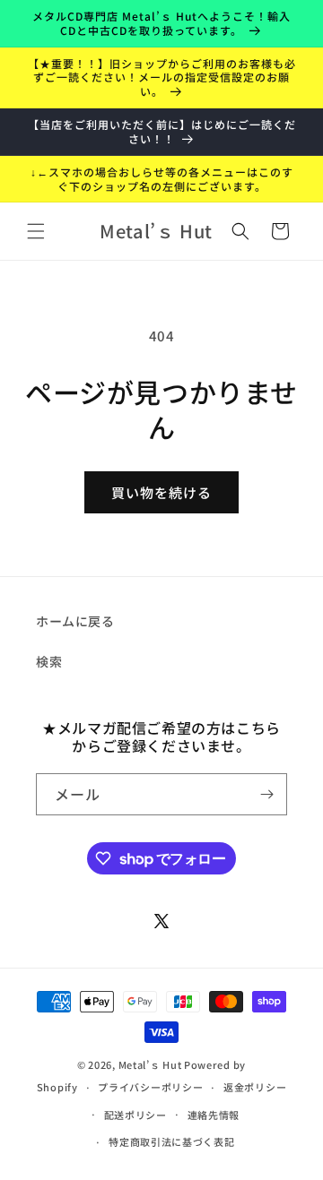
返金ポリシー (254, 1087)
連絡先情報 (214, 1114)
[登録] (266, 794)
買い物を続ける (161, 492)
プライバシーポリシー (150, 1087)
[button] (36, 231)
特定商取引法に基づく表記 (171, 1141)
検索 (49, 661)
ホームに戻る (75, 621)
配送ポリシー (135, 1114)
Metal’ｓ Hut (150, 1064)
